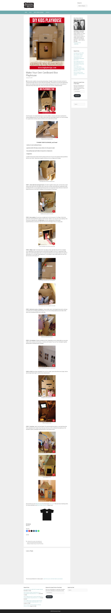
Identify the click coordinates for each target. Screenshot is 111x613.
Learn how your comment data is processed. (53, 578)
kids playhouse (39, 541)
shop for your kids (39, 503)
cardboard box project (31, 541)
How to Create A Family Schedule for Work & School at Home (79, 73)
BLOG (30, 12)
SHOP (26, 12)
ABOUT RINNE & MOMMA (38, 12)
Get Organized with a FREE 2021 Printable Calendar (33, 589)
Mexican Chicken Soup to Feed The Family (35, 543)
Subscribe (77, 95)
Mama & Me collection (42, 505)
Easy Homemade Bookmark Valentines (34, 542)
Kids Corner (51, 503)
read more (76, 44)
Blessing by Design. (77, 42)
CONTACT (48, 12)
